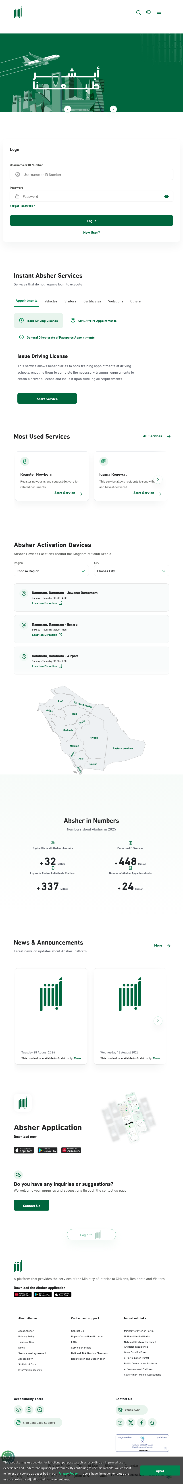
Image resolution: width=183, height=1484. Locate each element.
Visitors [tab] (70, 301)
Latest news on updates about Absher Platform (50, 950)
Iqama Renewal (113, 474)
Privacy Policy (26, 1336)
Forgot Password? (22, 205)
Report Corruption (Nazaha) (86, 1336)
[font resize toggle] (29, 1409)
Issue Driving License (42, 355)
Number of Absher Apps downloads (130, 872)
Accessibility (25, 1358)
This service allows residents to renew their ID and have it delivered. (130, 483)
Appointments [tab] (26, 300)
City (96, 562)
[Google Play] (47, 1150)
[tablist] (91, 300)
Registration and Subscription (88, 1358)
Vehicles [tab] (51, 301)
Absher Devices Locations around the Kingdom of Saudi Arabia (62, 553)
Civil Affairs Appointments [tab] (97, 320)
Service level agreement (32, 1352)
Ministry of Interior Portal (139, 1330)
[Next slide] (113, 109)
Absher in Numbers (91, 820)
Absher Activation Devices (52, 544)
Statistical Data (27, 1363)
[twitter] (130, 1422)
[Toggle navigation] (158, 12)
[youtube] (120, 1423)
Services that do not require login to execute (48, 284)
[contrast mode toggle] (18, 1409)
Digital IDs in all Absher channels (53, 847)
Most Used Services (42, 435)
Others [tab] (135, 301)
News (21, 1347)
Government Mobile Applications (142, 1374)
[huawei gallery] (71, 1150)
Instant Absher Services (48, 275)
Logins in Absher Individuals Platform (52, 872)
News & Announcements (48, 941)
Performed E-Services (130, 847)
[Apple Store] (24, 1150)
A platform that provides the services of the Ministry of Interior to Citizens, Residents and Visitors (89, 1278)
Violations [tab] (115, 301)
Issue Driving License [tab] (42, 320)
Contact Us (31, 1205)
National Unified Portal (137, 1336)
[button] (91, 597)
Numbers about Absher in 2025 (91, 829)
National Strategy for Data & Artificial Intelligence (140, 1344)
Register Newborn (36, 474)
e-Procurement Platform (138, 1368)
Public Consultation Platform (140, 1363)
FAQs (74, 1341)
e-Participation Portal (136, 1357)
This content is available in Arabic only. (52, 1058)
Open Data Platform (135, 1351)
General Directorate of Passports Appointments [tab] (61, 337)
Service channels (81, 1347)
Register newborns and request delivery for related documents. (49, 483)
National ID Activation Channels (89, 1352)
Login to (86, 1234)
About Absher (26, 1330)
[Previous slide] (67, 109)
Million (62, 863)
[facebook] (141, 1423)
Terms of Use (26, 1341)
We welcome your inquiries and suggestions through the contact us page (70, 1190)
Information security (30, 1369)
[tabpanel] (91, 359)
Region (18, 562)
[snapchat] (152, 1423)
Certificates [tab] (92, 301)
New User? (91, 232)
